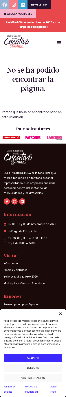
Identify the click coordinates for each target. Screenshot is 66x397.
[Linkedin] (22, 4)
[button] (60, 314)
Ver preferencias (33, 378)
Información (11, 263)
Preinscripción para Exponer (21, 304)
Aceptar (33, 358)
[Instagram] (13, 4)
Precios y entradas (15, 270)
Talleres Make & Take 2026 (21, 276)
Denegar (33, 368)
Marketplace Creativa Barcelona (24, 283)
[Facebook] (4, 4)
